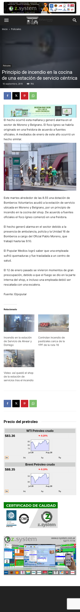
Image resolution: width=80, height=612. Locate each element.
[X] (16, 96)
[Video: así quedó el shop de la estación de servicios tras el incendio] (19, 358)
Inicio (5, 29)
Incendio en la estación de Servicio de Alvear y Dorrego (18, 341)
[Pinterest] (24, 96)
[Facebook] (7, 96)
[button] (6, 20)
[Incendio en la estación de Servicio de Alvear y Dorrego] (19, 323)
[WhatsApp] (33, 96)
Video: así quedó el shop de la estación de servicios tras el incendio (18, 376)
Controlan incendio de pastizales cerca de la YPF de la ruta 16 (51, 341)
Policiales (16, 29)
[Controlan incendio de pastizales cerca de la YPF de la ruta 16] (53, 323)
